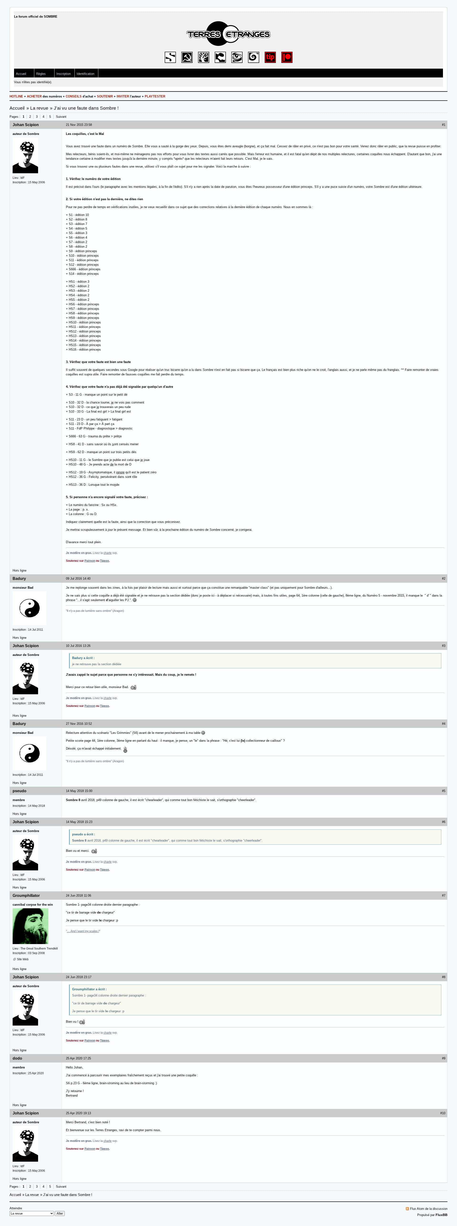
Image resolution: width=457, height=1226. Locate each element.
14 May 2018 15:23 (79, 822)
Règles (41, 74)
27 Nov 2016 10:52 (79, 723)
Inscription (63, 74)
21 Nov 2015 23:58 (79, 125)
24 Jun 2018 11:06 (78, 895)
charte (108, 553)
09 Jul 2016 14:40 (78, 578)
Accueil (21, 74)
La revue (39, 108)
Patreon (89, 560)
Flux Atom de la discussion (428, 1209)
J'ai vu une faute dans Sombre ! (86, 108)
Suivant (61, 116)
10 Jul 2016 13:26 (78, 646)
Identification (85, 74)
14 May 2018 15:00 (79, 791)
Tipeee (104, 560)
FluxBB (441, 1215)
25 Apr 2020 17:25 (78, 1058)
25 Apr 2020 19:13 (78, 1113)
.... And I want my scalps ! (83, 931)
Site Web (23, 959)
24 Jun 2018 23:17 (78, 977)
